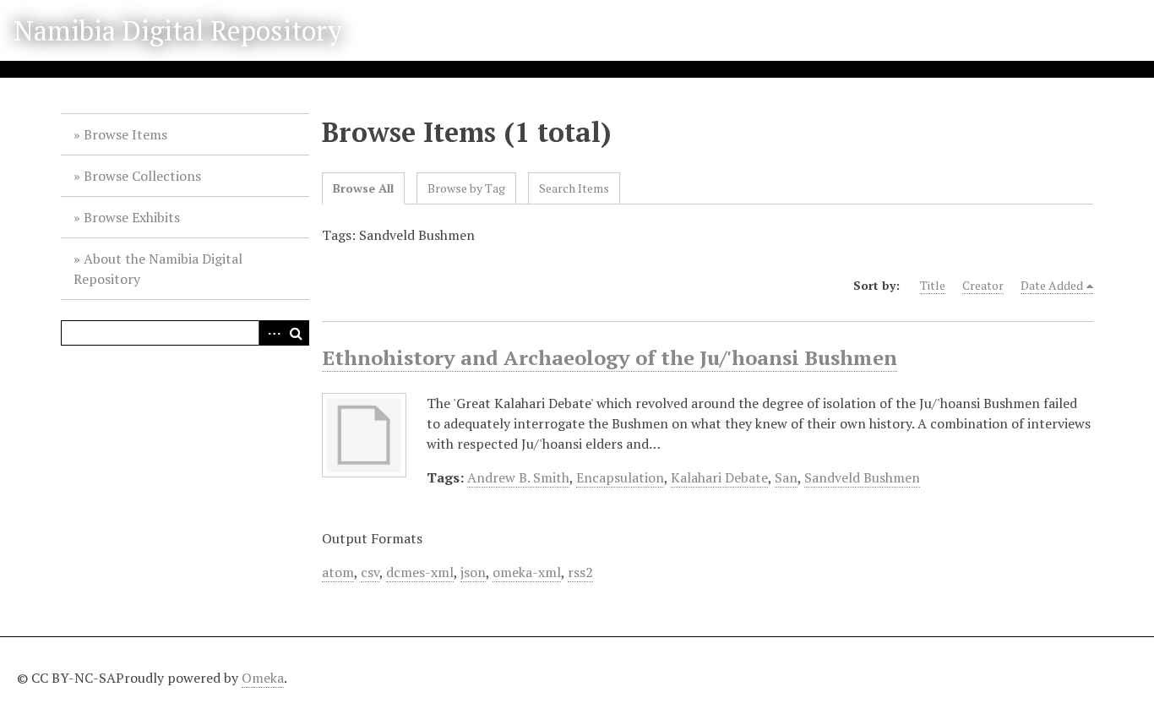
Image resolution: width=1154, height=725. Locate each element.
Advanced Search (271, 333)
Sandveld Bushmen (862, 477)
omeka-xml (527, 572)
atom (338, 572)
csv (370, 572)
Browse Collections (142, 175)
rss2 (580, 572)
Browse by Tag (466, 188)
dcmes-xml (420, 572)
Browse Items (125, 134)
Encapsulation (620, 477)
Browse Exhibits (132, 217)
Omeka (263, 677)
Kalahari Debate (719, 477)
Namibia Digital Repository (178, 30)
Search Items (574, 188)
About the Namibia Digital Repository (157, 268)
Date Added (1052, 285)
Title (932, 285)
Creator (983, 285)
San (786, 477)
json (473, 572)
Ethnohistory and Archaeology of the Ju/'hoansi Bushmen (609, 357)
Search (296, 333)
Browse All (363, 188)
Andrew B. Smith (518, 477)
